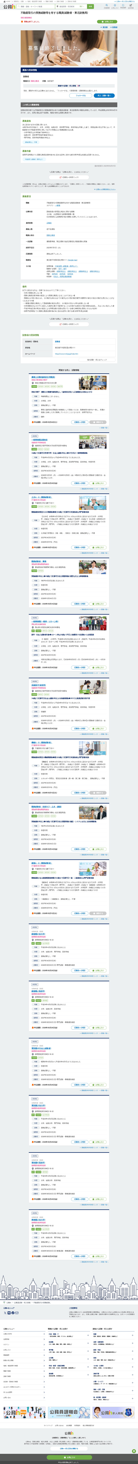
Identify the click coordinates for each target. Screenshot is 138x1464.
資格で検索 (7, 1376)
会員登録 (131, 8)
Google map (72, 260)
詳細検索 (107, 8)
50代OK (70, 274)
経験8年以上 (83, 271)
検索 (90, 6)
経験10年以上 (95, 271)
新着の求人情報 (8, 1360)
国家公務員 (51, 235)
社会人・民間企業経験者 (62, 277)
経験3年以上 (72, 271)
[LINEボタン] (9, 1313)
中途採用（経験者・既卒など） (66, 266)
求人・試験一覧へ (104, 96)
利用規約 (77, 1425)
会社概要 (69, 1425)
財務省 (57, 341)
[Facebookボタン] (13, 1313)
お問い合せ (7, 1398)
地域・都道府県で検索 (10, 1366)
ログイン (6, 1344)
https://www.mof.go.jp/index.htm (66, 354)
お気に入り (114, 8)
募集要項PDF (90, 489)
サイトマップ (48, 1425)
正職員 (49, 223)
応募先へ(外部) (79, 422)
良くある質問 (7, 1392)
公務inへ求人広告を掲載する (69, 1448)
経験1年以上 (61, 271)
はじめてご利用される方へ (11, 1387)
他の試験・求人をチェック (97, 360)
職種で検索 (7, 1371)
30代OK (55, 274)
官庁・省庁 (62, 269)
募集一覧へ (104, 428)
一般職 (57, 205)
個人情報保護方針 (88, 1425)
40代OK (62, 274)
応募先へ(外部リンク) (70, 177)
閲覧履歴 (123, 8)
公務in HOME (7, 1334)
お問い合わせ (59, 1425)
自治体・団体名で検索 (10, 1382)
